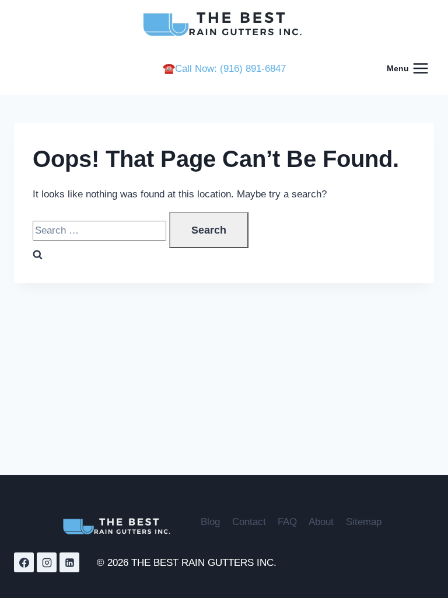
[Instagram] (47, 562)
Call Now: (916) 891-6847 (230, 68)
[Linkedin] (69, 562)
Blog (210, 521)
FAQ (287, 521)
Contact (249, 521)
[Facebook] (24, 562)
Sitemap (364, 521)
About (321, 521)
